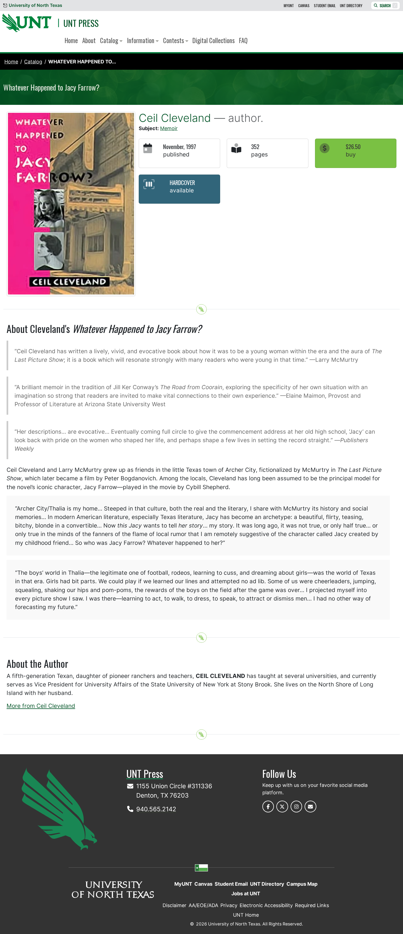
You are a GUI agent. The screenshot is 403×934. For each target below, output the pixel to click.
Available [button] (182, 190)
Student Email (325, 5)
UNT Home (246, 915)
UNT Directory (351, 5)
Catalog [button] (110, 40)
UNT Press (81, 22)
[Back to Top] (201, 309)
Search (388, 5)
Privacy (228, 905)
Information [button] (141, 40)
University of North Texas (35, 5)
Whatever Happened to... (82, 61)
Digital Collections (213, 40)
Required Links (312, 905)
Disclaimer (174, 905)
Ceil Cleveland (175, 118)
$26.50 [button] (353, 146)
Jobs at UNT (245, 893)
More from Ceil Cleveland (41, 705)
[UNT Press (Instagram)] (296, 806)
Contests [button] (174, 40)
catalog (33, 61)
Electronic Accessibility (266, 905)
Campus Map (301, 884)
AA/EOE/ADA (203, 905)
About (89, 40)
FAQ (243, 40)
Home (71, 40)
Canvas (304, 5)
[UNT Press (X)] (282, 806)
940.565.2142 (156, 809)
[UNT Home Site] (59, 808)
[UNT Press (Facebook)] (268, 806)
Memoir (169, 128)
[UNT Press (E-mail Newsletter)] (310, 806)
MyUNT (289, 5)
